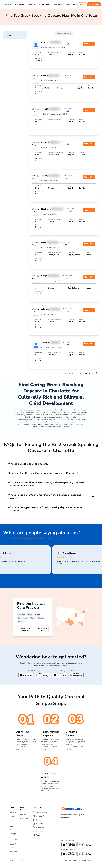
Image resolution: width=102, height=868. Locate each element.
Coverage (57, 4)
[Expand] (93, 464)
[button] (15, 35)
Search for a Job (42, 629)
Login (82, 4)
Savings (31, 4)
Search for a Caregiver (25, 629)
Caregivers (44, 4)
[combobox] (74, 373)
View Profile (88, 44)
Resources (70, 4)
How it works (18, 4)
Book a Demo (94, 4)
